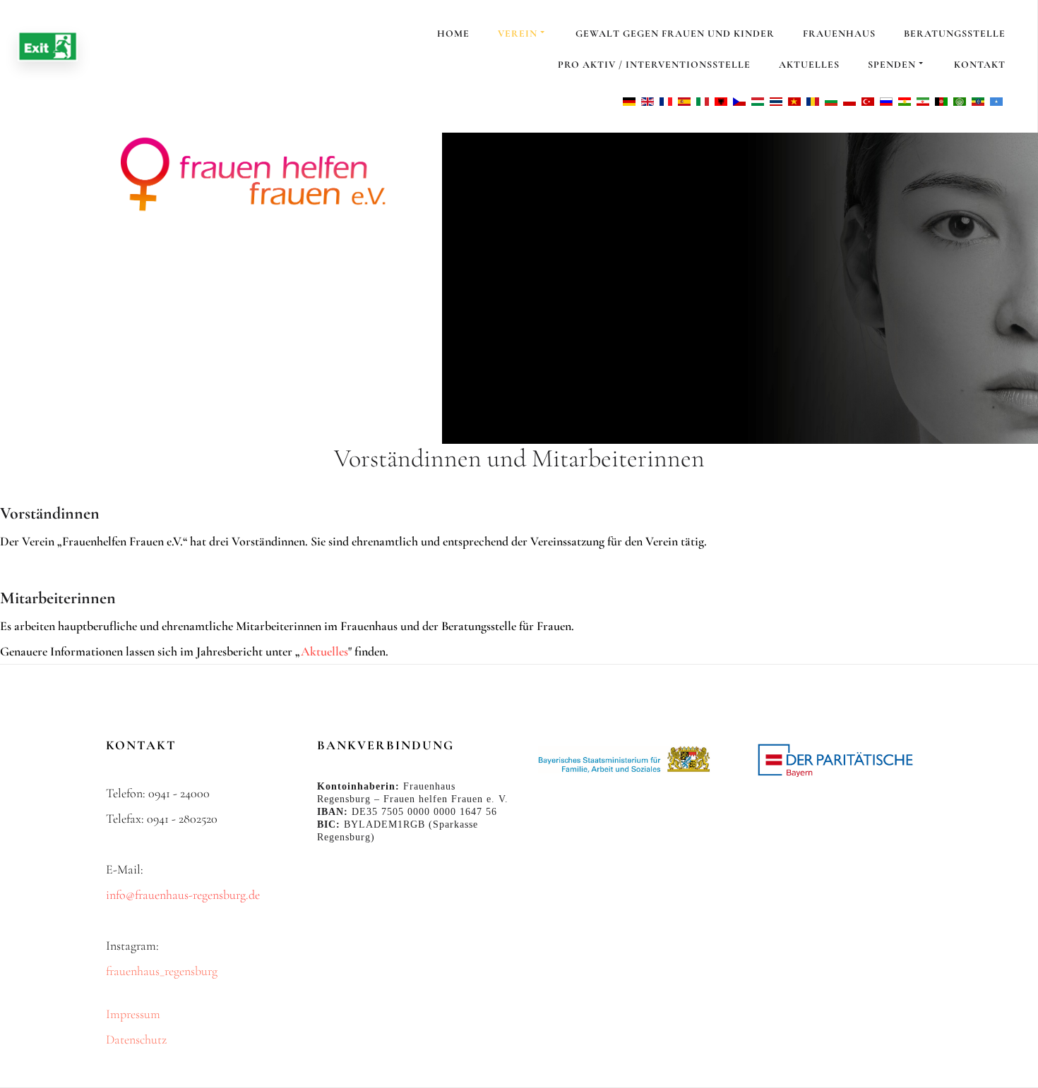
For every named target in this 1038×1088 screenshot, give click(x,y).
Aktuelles (809, 65)
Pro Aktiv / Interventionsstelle (654, 65)
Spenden (892, 65)
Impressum (133, 1014)
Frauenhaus (839, 34)
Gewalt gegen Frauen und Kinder (675, 34)
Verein (517, 34)
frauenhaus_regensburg (161, 971)
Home (453, 34)
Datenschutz (136, 1039)
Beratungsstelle (955, 34)
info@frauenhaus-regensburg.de (183, 894)
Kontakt (980, 65)
